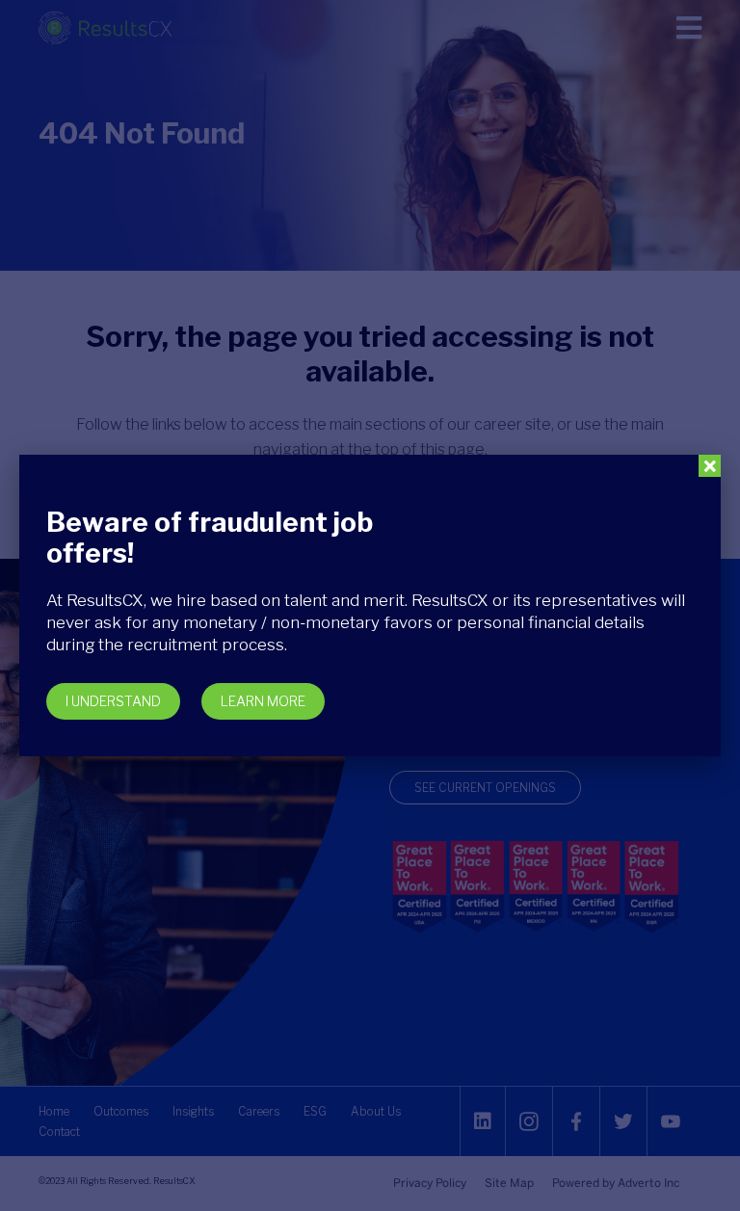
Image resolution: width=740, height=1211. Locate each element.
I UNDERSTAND (113, 701)
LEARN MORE (263, 701)
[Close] (710, 466)
